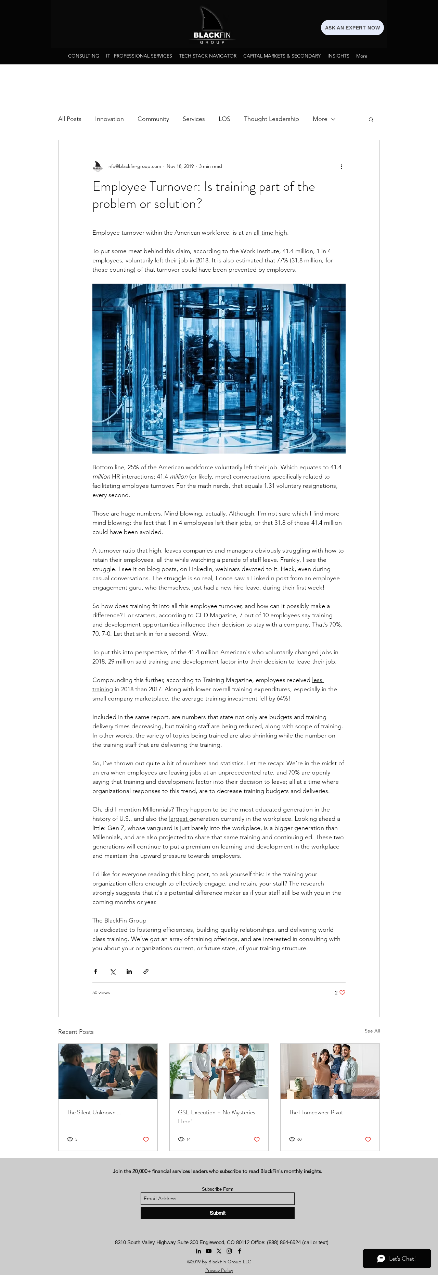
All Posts (69, 119)
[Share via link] (146, 971)
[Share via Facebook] (95, 971)
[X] (219, 1251)
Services (194, 119)
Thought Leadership (271, 119)
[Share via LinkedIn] (129, 971)
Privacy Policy (219, 1270)
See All (372, 1031)
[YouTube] (208, 1251)
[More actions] (341, 166)
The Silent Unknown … (94, 1112)
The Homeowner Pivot (316, 1112)
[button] (371, 119)
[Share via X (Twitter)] (112, 971)
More (320, 119)
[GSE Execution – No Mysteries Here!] (219, 1071)
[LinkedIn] (198, 1251)
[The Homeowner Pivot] (330, 1071)
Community (153, 119)
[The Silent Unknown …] (108, 1071)
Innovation (109, 119)
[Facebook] (239, 1251)
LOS (224, 119)
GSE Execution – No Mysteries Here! (216, 1117)
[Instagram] (229, 1251)
